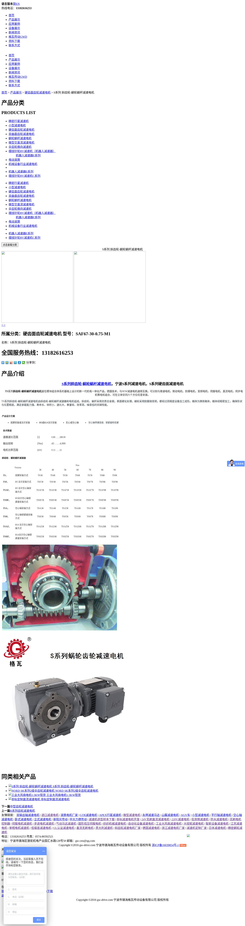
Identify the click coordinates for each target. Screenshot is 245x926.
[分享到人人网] (19, 362)
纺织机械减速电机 (114, 823)
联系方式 (14, 45)
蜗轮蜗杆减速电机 (20, 138)
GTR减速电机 (88, 815)
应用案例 (14, 23)
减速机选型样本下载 (102, 819)
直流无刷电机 (85, 827)
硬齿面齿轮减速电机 (38, 92)
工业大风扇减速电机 (169, 823)
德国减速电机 (151, 827)
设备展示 (14, 28)
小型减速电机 (17, 125)
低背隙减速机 (200, 819)
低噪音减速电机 (41, 827)
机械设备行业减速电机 (23, 164)
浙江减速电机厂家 (173, 827)
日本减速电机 (217, 827)
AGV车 (185, 815)
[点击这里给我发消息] (2, 856)
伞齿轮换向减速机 (20, 146)
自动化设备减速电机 (141, 823)
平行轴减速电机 (221, 815)
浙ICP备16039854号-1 (165, 845)
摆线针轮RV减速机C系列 (24, 175)
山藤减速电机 (170, 815)
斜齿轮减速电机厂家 (128, 827)
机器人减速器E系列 (28, 155)
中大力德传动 (78, 819)
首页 (11, 15)
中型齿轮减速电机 (21, 806)
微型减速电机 (131, 815)
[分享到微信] (23, 362)
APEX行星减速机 (110, 815)
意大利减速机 (104, 827)
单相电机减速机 (19, 827)
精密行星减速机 (19, 121)
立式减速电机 (42, 819)
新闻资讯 (14, 32)
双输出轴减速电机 (28, 815)
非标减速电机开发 (128, 819)
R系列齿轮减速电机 (22, 810)
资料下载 (14, 41)
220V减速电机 (180, 819)
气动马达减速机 (66, 823)
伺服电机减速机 (22, 823)
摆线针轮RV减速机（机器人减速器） (32, 151)
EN (18, 3)
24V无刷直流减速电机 (155, 819)
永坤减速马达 (151, 815)
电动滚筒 (14, 159)
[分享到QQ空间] (7, 362)
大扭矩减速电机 (194, 823)
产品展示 (14, 19)
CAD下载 (47, 891)
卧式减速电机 (23, 819)
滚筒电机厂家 (69, 815)
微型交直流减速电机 (21, 142)
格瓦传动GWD (18, 36)
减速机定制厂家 (197, 827)
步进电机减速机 (44, 823)
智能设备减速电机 (217, 823)
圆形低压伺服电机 (89, 823)
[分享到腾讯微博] (15, 362)
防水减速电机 (219, 819)
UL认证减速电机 (63, 827)
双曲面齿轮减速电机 (21, 134)
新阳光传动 (60, 819)
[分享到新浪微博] (11, 362)
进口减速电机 (50, 815)
